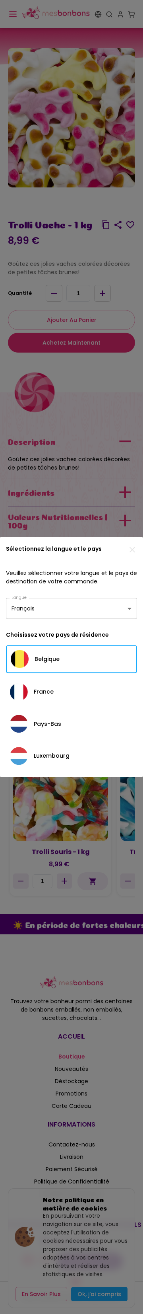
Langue (19, 597)
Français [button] (23, 608)
